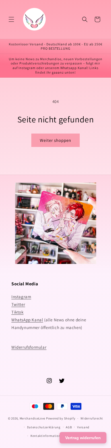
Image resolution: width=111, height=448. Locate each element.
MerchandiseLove (33, 418)
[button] (11, 19)
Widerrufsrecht (92, 418)
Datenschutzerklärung (44, 427)
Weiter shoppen (55, 140)
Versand (83, 427)
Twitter (18, 304)
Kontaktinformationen (47, 436)
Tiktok (17, 312)
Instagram (21, 296)
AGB (69, 427)
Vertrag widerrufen (83, 437)
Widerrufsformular (28, 347)
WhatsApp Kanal (27, 319)
